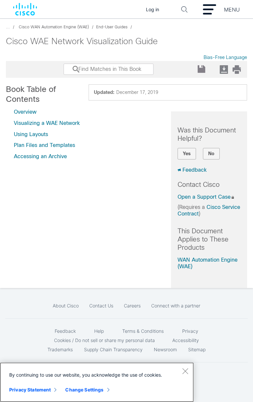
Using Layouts (31, 134)
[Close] (185, 371)
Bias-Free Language (225, 57)
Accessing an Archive (40, 156)
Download (223, 69)
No (211, 153)
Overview (25, 112)
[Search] (70, 72)
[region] (97, 382)
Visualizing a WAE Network (47, 123)
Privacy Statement (30, 389)
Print (236, 69)
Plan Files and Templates (44, 145)
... (8, 27)
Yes (187, 153)
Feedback (195, 170)
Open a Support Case (204, 197)
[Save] (201, 69)
